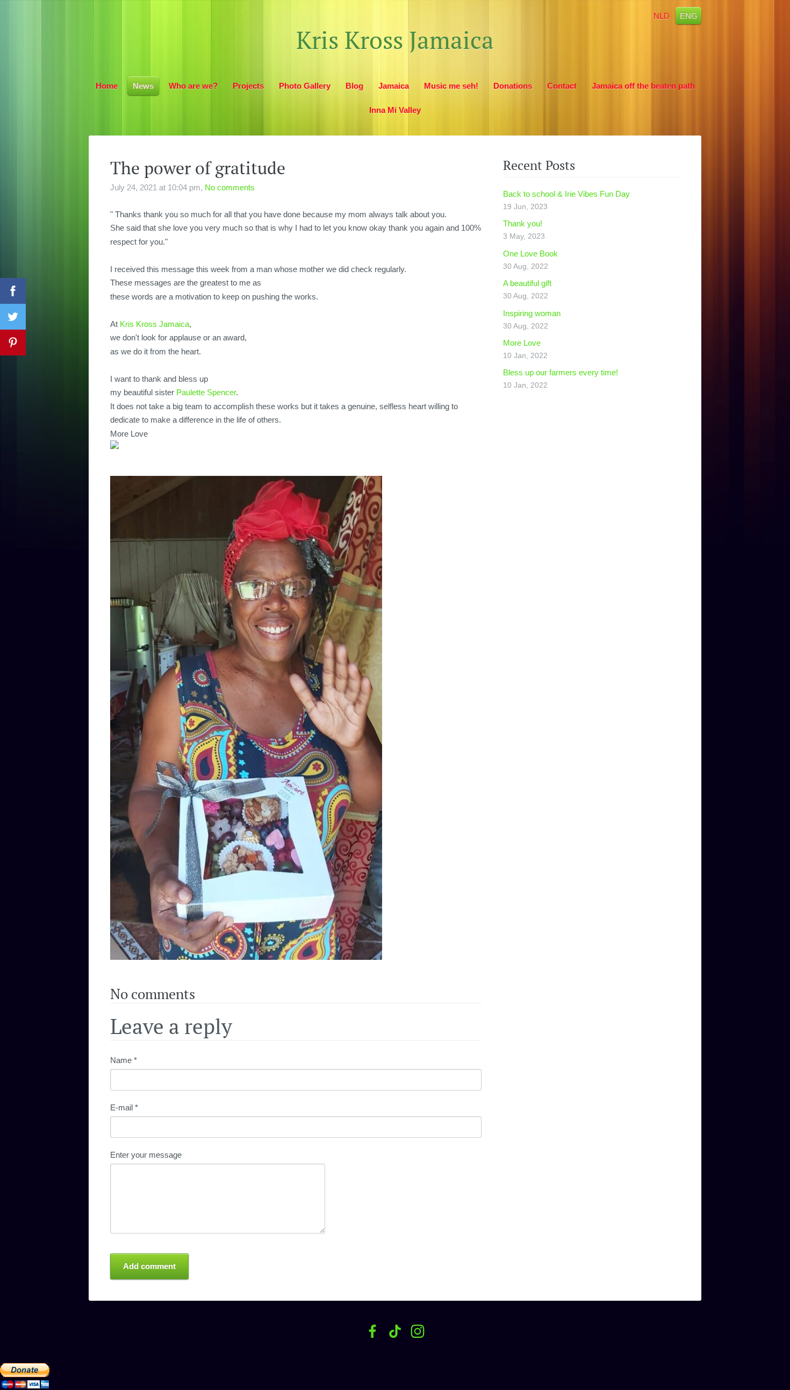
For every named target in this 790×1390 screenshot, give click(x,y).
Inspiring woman (532, 313)
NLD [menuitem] (661, 15)
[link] (154, 324)
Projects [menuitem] (248, 85)
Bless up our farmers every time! (560, 372)
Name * (123, 1060)
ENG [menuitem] (689, 15)
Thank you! (522, 223)
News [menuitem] (143, 85)
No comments (230, 187)
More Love (522, 342)
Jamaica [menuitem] (393, 85)
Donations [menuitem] (512, 85)
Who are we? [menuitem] (193, 85)
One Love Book (530, 253)
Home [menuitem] (107, 85)
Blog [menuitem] (354, 85)
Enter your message (146, 1154)
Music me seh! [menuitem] (451, 85)
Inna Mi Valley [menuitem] (395, 110)
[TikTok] (395, 1331)
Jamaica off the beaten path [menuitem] (643, 85)
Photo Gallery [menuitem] (305, 85)
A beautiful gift (527, 283)
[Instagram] (417, 1331)
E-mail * (124, 1107)
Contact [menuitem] (562, 85)
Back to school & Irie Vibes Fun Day (566, 193)
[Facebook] (372, 1331)
